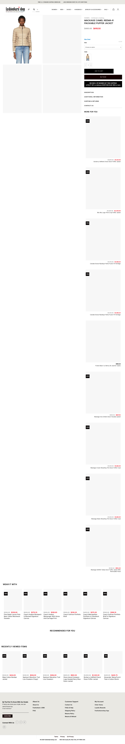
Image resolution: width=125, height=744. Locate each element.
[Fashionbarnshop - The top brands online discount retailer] (15, 9)
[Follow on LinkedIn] (4, 727)
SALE (105, 9)
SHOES (69, 9)
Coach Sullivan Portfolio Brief (72, 615)
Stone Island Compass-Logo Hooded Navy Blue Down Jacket (72, 679)
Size (85, 42)
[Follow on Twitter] (24, 722)
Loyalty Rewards (100, 708)
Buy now (103, 77)
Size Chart (87, 39)
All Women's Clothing (97, 18)
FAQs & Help (69, 708)
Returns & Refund (70, 716)
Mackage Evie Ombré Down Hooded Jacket (107, 416)
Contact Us (68, 705)
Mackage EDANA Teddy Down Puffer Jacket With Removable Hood (106, 570)
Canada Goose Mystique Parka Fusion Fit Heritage (105, 263)
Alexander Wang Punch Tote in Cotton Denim (112, 678)
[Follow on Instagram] (20, 722)
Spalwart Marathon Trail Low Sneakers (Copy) (31, 678)
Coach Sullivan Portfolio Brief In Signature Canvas (111, 616)
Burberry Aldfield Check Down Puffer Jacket (107, 161)
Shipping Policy (70, 711)
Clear (120, 41)
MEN (61, 9)
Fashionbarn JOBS (39, 708)
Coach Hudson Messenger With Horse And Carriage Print (52, 616)
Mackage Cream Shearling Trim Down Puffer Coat (106, 468)
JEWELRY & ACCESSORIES (93, 9)
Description (89, 92)
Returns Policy (69, 713)
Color (85, 52)
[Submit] (34, 9)
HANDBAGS (78, 9)
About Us (36, 705)
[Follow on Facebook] (17, 722)
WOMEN (54, 9)
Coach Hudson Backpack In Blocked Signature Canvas (32, 616)
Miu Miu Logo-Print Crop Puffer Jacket (109, 212)
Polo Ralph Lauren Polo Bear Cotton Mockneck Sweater (12, 616)
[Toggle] (121, 92)
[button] (29, 9)
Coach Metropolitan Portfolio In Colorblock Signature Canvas (91, 616)
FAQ (34, 711)
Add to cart (99, 71)
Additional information (93, 97)
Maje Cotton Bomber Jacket (9, 678)
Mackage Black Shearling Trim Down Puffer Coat (106, 519)
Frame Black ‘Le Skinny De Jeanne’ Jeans (108, 365)
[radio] (87, 57)
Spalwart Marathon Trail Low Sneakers (51, 678)
